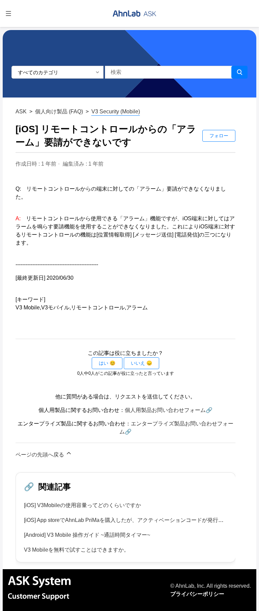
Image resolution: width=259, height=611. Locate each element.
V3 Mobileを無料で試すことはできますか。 (76, 550)
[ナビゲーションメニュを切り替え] (8, 13)
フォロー (218, 135)
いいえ (138, 363)
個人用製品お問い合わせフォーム (165, 410)
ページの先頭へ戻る (40, 454)
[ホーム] (134, 13)
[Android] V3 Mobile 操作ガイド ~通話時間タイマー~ (87, 535)
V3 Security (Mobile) (115, 111)
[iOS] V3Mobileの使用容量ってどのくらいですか (82, 505)
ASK (21, 111)
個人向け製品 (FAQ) (59, 111)
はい (103, 363)
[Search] (239, 72)
